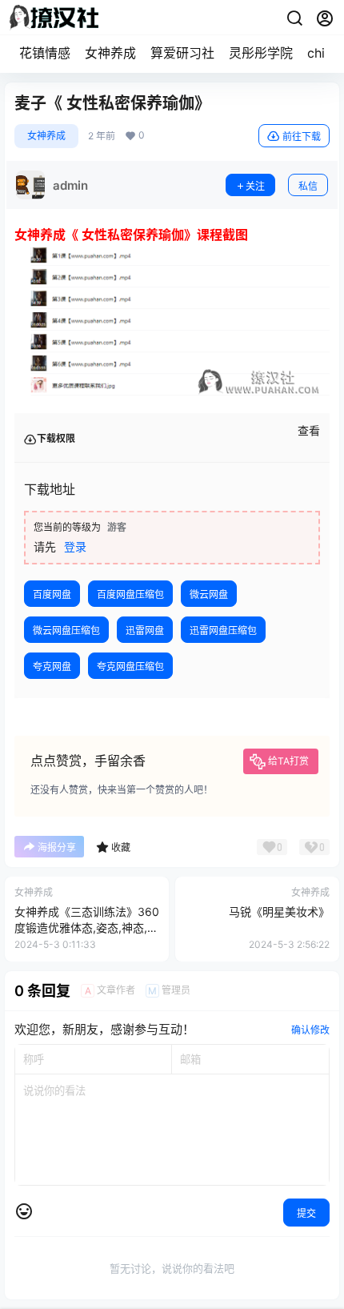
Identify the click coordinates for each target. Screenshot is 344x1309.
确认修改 (310, 1030)
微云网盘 (209, 594)
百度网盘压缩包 (130, 594)
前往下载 (301, 136)
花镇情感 (44, 53)
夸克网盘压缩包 (130, 667)
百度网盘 (52, 594)
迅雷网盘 (145, 630)
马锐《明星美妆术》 (279, 911)
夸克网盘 (52, 667)
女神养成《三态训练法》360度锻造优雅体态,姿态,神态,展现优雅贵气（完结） (86, 927)
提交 (306, 1213)
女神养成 (110, 53)
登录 (75, 546)
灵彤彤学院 (261, 53)
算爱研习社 (182, 53)
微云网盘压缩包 (66, 630)
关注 (255, 186)
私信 (308, 186)
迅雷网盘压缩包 (223, 630)
